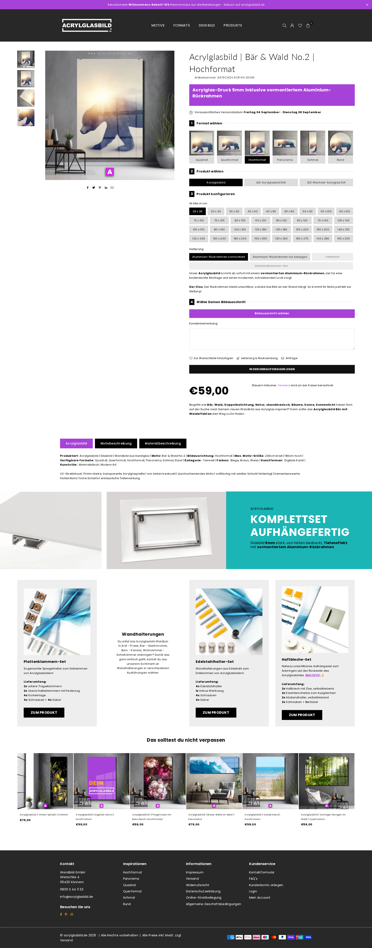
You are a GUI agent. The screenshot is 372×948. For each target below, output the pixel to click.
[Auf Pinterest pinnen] (100, 187)
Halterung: (196, 249)
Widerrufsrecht (197, 885)
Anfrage (291, 358)
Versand (284, 385)
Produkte (232, 25)
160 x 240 (219, 238)
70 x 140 (323, 220)
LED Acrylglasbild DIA (271, 182)
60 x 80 (289, 211)
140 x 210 (343, 229)
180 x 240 (240, 238)
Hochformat (257, 160)
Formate (181, 25)
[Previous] (42, 115)
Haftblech (332, 257)
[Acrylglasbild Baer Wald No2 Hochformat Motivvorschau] (25, 78)
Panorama (285, 160)
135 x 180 (281, 229)
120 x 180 (261, 229)
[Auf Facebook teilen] (87, 187)
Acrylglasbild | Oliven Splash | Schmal (44, 814)
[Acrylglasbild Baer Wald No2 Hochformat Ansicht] (25, 59)
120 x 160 (240, 229)
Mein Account (260, 897)
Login (253, 891)
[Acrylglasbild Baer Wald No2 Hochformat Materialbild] (25, 98)
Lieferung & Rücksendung (259, 358)
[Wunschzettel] (300, 25)
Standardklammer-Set (271, 266)
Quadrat (202, 160)
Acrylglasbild (215, 182)
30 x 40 (216, 211)
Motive (158, 25)
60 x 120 (260, 220)
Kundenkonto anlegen (266, 885)
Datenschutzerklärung (203, 891)
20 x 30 (198, 211)
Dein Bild (207, 25)
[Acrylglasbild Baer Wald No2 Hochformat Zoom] (25, 117)
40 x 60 (253, 211)
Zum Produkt (44, 712)
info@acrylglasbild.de (76, 897)
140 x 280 (322, 238)
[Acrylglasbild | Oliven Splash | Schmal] (45, 781)
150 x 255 (260, 238)
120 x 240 (198, 238)
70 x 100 (199, 220)
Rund (340, 160)
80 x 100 (240, 220)
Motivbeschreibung (116, 443)
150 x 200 (323, 229)
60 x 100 (344, 211)
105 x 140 (343, 220)
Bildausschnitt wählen (272, 313)
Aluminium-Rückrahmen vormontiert (218, 257)
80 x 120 (281, 220)
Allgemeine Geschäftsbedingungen (213, 904)
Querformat (229, 160)
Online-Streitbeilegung (204, 897)
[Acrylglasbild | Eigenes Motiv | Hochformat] (101, 781)
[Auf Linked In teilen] (106, 187)
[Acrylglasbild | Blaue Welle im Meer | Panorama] (214, 781)
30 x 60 (234, 211)
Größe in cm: (198, 203)
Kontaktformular (262, 872)
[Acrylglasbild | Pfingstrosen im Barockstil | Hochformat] (158, 781)
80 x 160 (219, 229)
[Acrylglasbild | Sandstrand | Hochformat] (270, 781)
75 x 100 (219, 220)
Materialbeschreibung (163, 443)
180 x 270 (302, 238)
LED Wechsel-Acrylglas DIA (326, 182)
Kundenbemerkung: (203, 323)
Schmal (312, 160)
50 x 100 (326, 211)
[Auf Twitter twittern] (94, 187)
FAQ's (253, 878)
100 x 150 (199, 229)
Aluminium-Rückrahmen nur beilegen (280, 257)
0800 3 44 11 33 (71, 889)
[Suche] (284, 25)
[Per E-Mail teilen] (112, 187)
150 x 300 (343, 238)
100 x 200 (302, 229)
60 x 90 (308, 211)
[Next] (177, 115)
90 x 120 (302, 220)
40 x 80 (271, 211)
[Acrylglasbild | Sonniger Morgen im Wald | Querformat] (327, 781)
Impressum (194, 872)
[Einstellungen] (292, 25)
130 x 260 (281, 238)
